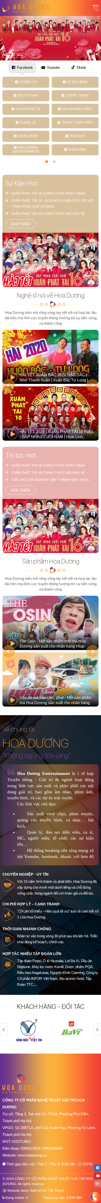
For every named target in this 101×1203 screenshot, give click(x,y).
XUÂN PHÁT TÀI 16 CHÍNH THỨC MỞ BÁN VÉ (48, 214)
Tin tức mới (20, 455)
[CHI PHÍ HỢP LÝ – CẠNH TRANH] (8, 914)
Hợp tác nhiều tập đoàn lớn (31, 954)
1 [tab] (46, 161)
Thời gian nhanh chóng (26, 929)
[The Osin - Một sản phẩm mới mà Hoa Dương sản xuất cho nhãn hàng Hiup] (50, 623)
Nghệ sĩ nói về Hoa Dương (50, 295)
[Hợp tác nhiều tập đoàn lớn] (8, 964)
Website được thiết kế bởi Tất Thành (35, 1190)
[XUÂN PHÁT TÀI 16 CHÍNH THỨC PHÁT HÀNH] (50, 260)
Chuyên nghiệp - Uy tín (25, 874)
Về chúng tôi (18, 729)
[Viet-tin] (29, 1030)
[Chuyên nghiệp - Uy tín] (8, 885)
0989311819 (30, 1148)
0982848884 (52, 1148)
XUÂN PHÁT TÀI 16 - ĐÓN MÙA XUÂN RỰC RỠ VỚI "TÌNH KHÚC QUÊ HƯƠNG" (52, 203)
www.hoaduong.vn (32, 1155)
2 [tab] (54, 161)
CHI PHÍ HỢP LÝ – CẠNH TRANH (31, 904)
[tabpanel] (50, 116)
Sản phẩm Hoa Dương (50, 561)
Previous (8, 385)
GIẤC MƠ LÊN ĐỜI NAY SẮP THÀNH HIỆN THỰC (50, 480)
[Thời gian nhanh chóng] (8, 939)
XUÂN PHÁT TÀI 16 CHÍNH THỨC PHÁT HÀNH (48, 193)
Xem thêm (20, 224)
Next (92, 385)
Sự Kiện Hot (21, 183)
